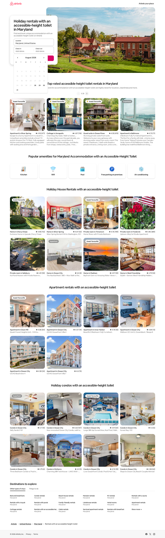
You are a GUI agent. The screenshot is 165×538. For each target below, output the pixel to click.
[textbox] (24, 51)
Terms (35, 534)
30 (44, 85)
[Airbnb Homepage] (16, 3)
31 (17, 90)
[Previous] (78, 93)
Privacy (28, 534)
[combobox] (34, 43)
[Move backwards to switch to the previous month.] (17, 57)
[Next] (87, 93)
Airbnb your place (146, 3)
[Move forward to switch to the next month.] (43, 57)
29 (39, 85)
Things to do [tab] (33, 489)
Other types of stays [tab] (17, 489)
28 (35, 85)
